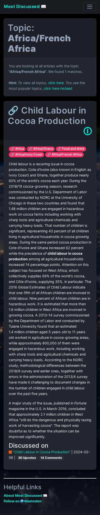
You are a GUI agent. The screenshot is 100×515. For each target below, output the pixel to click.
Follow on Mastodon (23, 501)
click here (56, 83)
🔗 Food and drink (71, 148)
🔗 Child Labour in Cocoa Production (47, 115)
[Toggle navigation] (89, 6)
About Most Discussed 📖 (25, 495)
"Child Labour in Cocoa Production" (41, 452)
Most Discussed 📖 (25, 6)
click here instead (58, 88)
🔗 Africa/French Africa (64, 154)
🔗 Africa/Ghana (41, 148)
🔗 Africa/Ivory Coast (26, 154)
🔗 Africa (17, 148)
